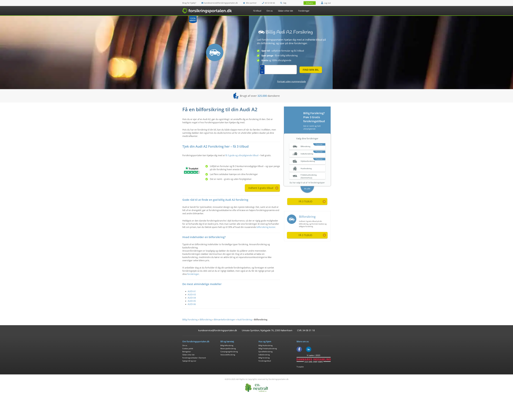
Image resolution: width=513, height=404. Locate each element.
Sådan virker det (285, 10)
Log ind (327, 3)
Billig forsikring (264, 358)
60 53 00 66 (270, 3)
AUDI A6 (192, 304)
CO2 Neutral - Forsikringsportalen (256, 387)
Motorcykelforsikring (228, 348)
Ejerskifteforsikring (266, 351)
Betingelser (186, 351)
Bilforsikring (307, 217)
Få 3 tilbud (305, 235)
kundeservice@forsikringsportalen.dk (221, 3)
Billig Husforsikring (266, 345)
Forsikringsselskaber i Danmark (194, 358)
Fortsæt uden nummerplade (291, 81)
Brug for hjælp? (189, 3)
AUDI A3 (192, 294)
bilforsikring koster (265, 227)
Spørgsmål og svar (189, 361)
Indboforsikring (264, 355)
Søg (284, 3)
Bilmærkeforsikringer (224, 319)
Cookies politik (187, 348)
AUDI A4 (192, 297)
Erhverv (309, 3)
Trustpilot (300, 367)
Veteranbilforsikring (227, 355)
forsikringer (193, 274)
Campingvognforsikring (229, 351)
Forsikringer (303, 10)
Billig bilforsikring (226, 345)
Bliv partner (251, 3)
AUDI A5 (192, 300)
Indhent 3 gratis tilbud (260, 187)
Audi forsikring (244, 319)
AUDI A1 (192, 291)
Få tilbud (257, 10)
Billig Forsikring (190, 319)
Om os (270, 10)
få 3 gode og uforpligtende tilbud (241, 155)
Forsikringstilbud (265, 361)
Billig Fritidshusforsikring (268, 348)
